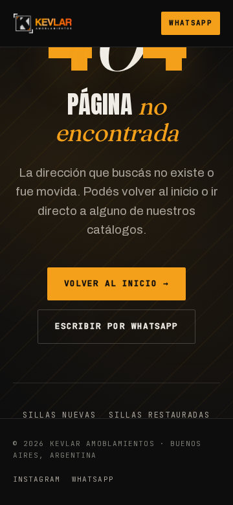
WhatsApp (190, 22)
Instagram (36, 479)
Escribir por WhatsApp (116, 325)
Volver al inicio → (117, 283)
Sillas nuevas (59, 415)
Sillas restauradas (159, 415)
